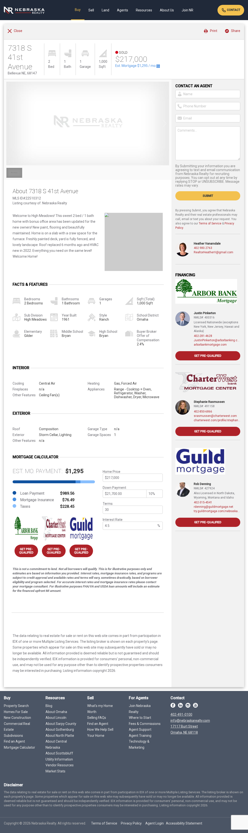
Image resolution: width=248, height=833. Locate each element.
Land (105, 10)
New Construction (17, 718)
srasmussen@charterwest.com (215, 416)
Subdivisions (13, 736)
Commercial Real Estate (17, 727)
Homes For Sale (16, 712)
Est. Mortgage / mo (135, 66)
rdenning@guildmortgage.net (213, 506)
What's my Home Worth (100, 709)
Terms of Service (210, 223)
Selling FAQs (96, 718)
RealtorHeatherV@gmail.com (213, 252)
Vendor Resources (60, 765)
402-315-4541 (203, 502)
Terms (108, 504)
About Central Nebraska (56, 744)
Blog (49, 706)
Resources (144, 10)
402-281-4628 (203, 336)
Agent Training (140, 736)
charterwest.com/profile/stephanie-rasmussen (217, 420)
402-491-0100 (181, 714)
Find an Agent (14, 741)
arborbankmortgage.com (210, 344)
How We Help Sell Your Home (100, 733)
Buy (78, 10)
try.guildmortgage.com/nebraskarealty (217, 511)
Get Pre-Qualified (26, 550)
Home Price (111, 472)
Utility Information (59, 759)
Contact (233, 10)
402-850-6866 (203, 411)
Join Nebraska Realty (140, 709)
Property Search (16, 706)
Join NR (187, 10)
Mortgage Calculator (19, 747)
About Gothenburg (60, 729)
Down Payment (114, 488)
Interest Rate (113, 520)
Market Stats (55, 771)
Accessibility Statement (184, 823)
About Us (167, 10)
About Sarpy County (61, 724)
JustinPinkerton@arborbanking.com (217, 340)
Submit (208, 196)
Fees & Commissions (145, 724)
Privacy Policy (131, 823)
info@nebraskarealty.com (190, 720)
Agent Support (140, 729)
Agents (122, 10)
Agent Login (154, 823)
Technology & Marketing (139, 744)
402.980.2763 (203, 248)
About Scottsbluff (59, 753)
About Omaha (56, 712)
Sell (91, 10)
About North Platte (60, 736)
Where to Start (140, 718)
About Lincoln (56, 718)
